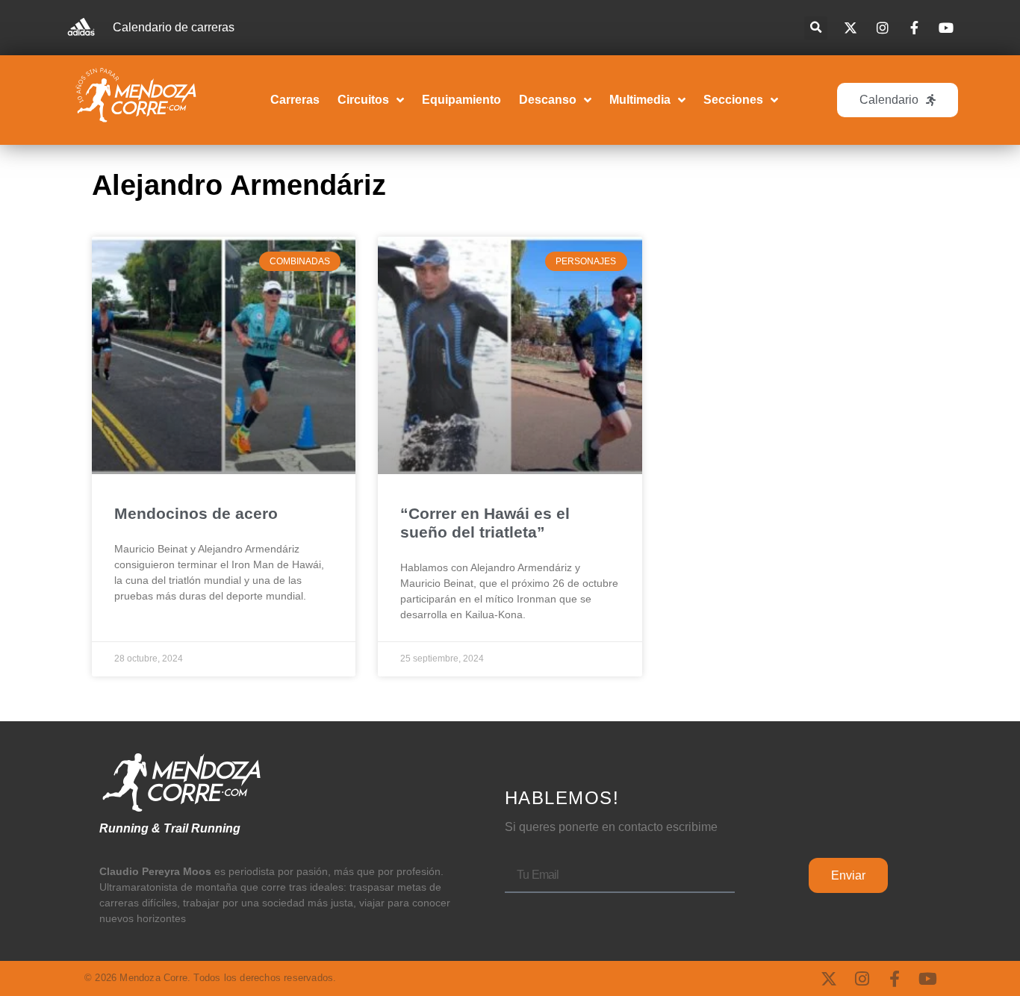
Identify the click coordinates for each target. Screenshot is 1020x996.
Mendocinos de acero (196, 513)
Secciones (733, 99)
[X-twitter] (829, 979)
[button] (815, 28)
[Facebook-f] (894, 979)
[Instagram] (861, 979)
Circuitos (363, 99)
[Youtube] (927, 979)
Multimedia (640, 99)
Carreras (295, 99)
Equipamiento (461, 99)
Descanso (547, 99)
